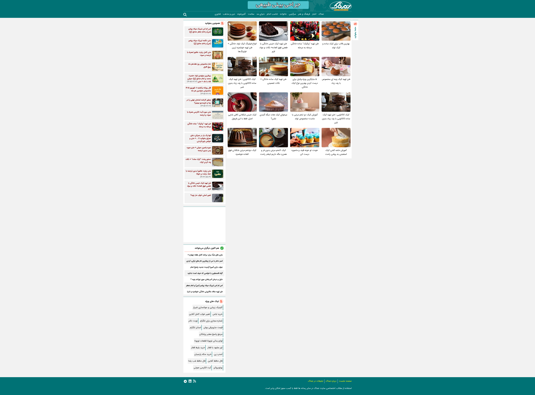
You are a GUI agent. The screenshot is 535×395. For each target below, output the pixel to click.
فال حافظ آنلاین (215, 361)
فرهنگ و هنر (304, 14)
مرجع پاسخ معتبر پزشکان (210, 334)
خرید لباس (217, 314)
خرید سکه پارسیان (202, 354)
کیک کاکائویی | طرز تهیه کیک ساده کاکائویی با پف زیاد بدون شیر (242, 83)
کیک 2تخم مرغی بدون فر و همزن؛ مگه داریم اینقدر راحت (273, 152)
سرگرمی (292, 14)
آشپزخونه (241, 14)
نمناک (321, 14)
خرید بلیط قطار (198, 347)
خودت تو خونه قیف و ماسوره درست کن (305, 152)
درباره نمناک (331, 381)
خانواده (283, 14)
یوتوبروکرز (218, 367)
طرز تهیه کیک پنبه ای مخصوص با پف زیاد (336, 81)
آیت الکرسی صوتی (202, 367)
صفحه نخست (345, 381)
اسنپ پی (218, 354)
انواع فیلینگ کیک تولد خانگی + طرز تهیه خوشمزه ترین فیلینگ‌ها (242, 47)
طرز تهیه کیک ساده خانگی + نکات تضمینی (273, 81)
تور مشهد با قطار (214, 347)
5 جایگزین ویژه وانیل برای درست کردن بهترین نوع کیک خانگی (305, 83)
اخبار (314, 14)
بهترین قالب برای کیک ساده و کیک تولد (336, 45)
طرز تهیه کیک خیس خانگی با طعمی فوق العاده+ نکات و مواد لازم (273, 47)
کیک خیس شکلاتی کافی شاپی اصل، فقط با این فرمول (242, 116)
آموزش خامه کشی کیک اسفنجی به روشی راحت (336, 152)
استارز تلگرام (195, 327)
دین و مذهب (229, 14)
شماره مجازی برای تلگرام (211, 321)
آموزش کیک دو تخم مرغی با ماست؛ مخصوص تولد (305, 116)
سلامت (251, 14)
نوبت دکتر (193, 321)
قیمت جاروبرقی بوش (213, 327)
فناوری (218, 14)
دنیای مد (260, 14)
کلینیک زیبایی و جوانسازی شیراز (207, 307)
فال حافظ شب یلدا (196, 361)
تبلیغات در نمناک (315, 381)
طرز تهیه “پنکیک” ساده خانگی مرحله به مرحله (305, 45)
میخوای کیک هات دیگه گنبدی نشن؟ (273, 116)
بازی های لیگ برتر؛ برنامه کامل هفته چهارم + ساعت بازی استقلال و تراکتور (205, 254)
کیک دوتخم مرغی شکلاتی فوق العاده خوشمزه (242, 152)
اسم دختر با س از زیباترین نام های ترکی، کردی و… (204, 261)
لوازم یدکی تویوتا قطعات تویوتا (208, 341)
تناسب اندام (272, 14)
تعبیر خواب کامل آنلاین (199, 314)
